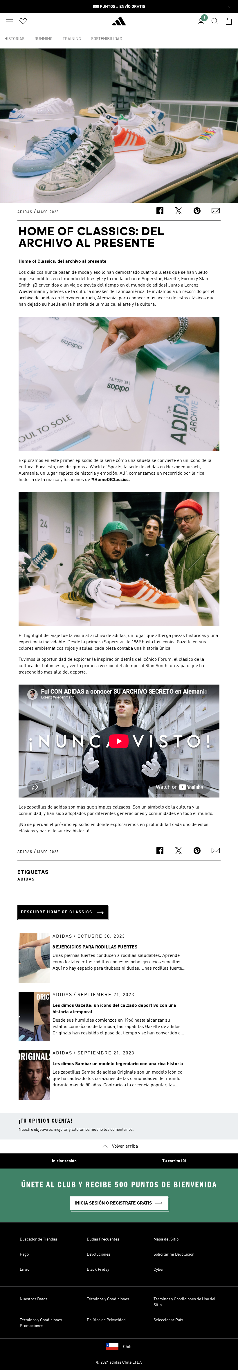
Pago (24, 1254)
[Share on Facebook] (160, 211)
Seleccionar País (168, 1320)
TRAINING (72, 39)
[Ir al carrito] (229, 21)
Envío (24, 1270)
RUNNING (44, 39)
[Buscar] (215, 21)
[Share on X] (178, 211)
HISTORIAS (14, 39)
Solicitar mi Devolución (174, 1254)
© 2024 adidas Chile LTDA (119, 1362)
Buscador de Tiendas (38, 1239)
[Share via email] (216, 211)
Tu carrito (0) (174, 1161)
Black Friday (98, 1270)
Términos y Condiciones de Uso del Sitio (184, 1302)
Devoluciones (98, 1254)
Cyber (159, 1270)
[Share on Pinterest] (197, 211)
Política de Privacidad (106, 1320)
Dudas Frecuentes (103, 1239)
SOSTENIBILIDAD (106, 39)
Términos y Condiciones (108, 1299)
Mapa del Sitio (166, 1239)
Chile (127, 1347)
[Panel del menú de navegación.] (9, 21)
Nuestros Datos (33, 1299)
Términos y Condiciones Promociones (41, 1323)
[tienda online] (119, 23)
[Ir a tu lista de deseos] (23, 21)
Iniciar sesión (64, 1161)
